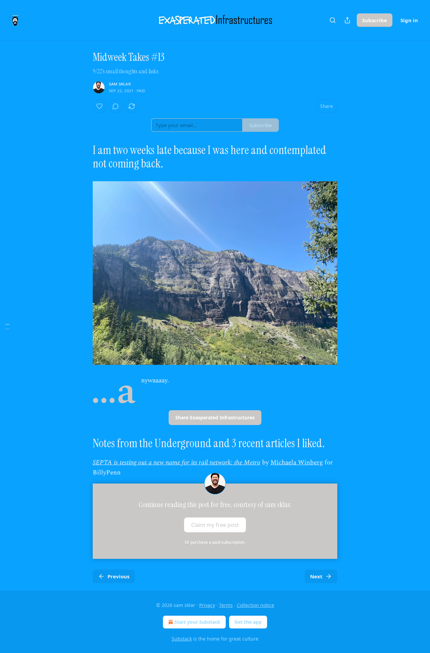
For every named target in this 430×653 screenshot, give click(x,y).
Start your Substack (197, 622)
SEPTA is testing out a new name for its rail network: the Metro (176, 462)
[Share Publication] (347, 20)
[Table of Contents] (7, 326)
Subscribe (374, 20)
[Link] (83, 157)
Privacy (207, 605)
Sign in (409, 20)
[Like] (99, 106)
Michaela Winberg (296, 462)
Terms (226, 605)
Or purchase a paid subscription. (215, 542)
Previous (118, 576)
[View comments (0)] (115, 106)
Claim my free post (215, 524)
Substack (182, 639)
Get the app (248, 622)
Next (316, 576)
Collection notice (255, 605)
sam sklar (120, 84)
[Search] (332, 20)
